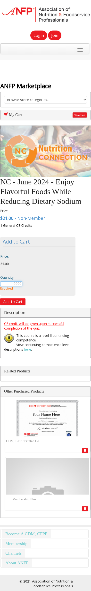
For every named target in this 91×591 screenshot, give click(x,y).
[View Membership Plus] (47, 476)
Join (54, 35)
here (27, 349)
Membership (16, 543)
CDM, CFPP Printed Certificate (24, 441)
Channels (13, 553)
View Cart (79, 115)
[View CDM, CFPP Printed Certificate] (47, 418)
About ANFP (16, 562)
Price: (4, 256)
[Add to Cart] (85, 450)
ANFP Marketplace (25, 86)
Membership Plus (24, 499)
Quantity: (7, 277)
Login (38, 35)
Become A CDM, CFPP (26, 533)
